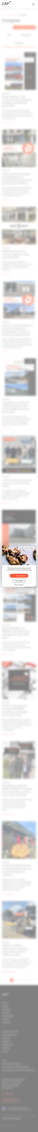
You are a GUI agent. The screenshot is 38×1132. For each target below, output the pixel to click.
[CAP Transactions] (6, 4)
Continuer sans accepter (26, 548)
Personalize (19, 581)
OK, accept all (21, 576)
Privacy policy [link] (19, 585)
